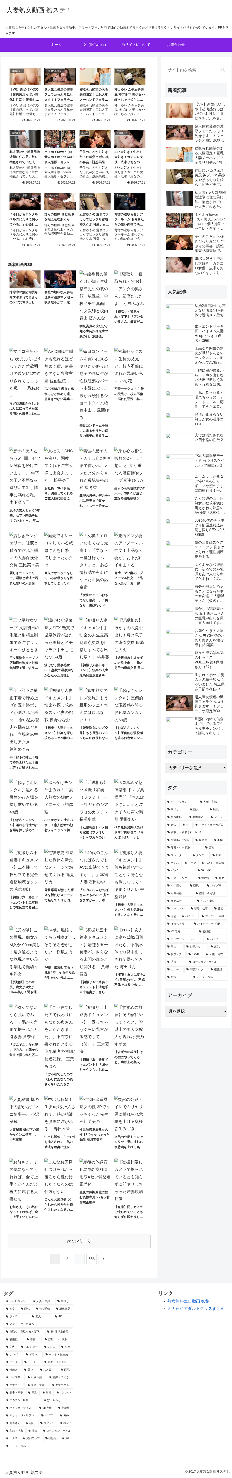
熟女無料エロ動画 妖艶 (188, 1301)
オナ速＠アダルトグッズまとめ (196, 1308)
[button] (223, 69)
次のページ (79, 1241)
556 (92, 1259)
